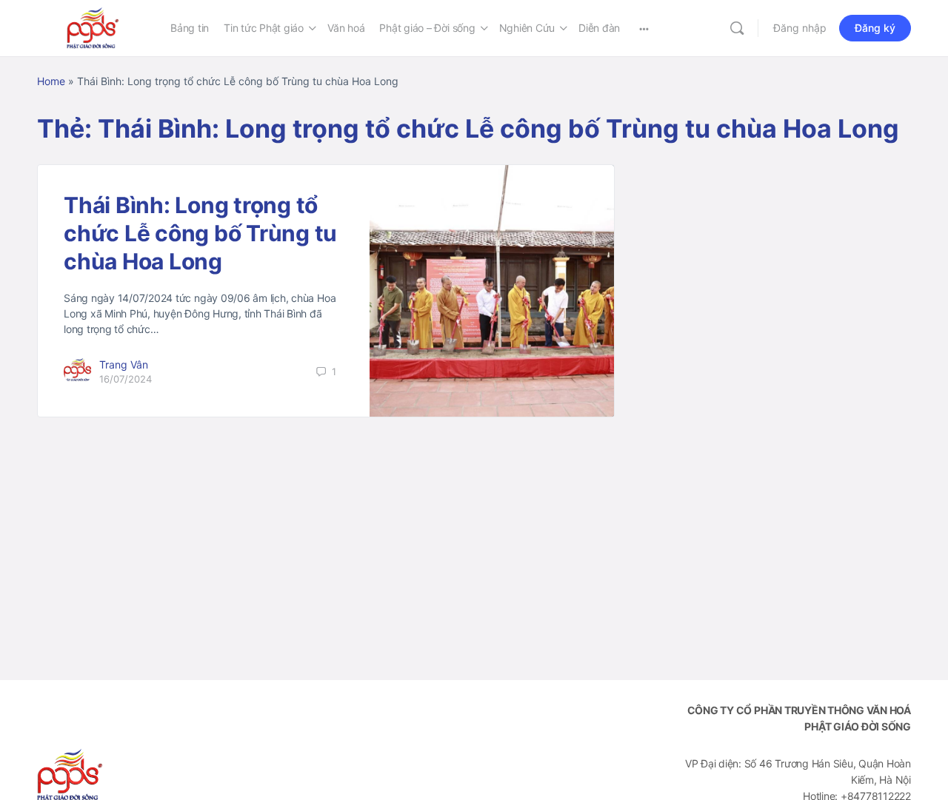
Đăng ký (875, 27)
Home (51, 81)
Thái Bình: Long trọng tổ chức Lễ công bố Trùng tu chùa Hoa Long (200, 233)
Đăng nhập (800, 27)
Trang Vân (123, 364)
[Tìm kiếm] (737, 28)
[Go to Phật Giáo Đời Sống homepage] (92, 27)
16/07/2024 (125, 379)
